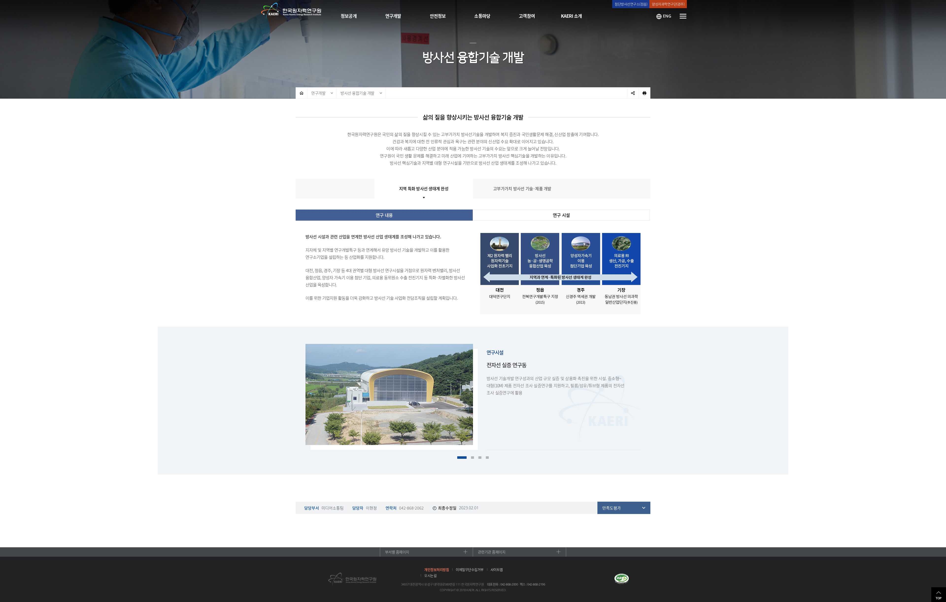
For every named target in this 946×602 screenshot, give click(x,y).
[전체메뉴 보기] (683, 16)
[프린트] (644, 93)
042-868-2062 (411, 508)
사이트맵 (496, 569)
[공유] (633, 93)
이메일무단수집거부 (470, 569)
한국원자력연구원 (291, 11)
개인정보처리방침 (436, 569)
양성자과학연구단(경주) (668, 3)
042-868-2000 (509, 584)
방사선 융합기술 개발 (357, 93)
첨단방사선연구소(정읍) (631, 3)
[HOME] (301, 93)
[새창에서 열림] (621, 579)
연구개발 (318, 93)
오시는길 (430, 575)
